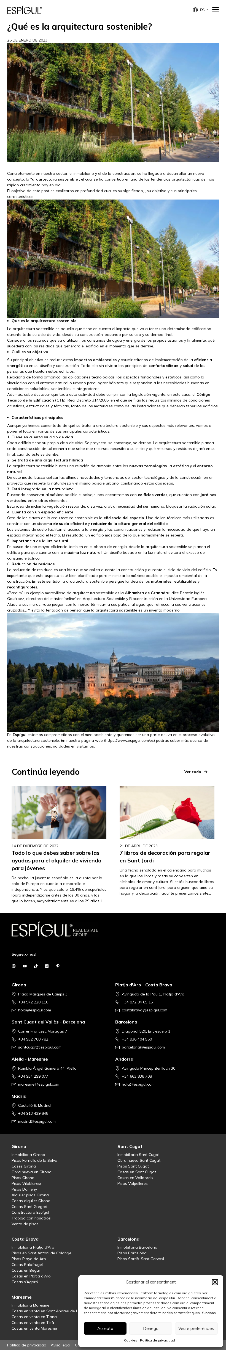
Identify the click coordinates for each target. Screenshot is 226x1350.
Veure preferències (196, 1328)
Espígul (34, 9)
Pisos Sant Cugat (133, 1166)
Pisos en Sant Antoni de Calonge (41, 1253)
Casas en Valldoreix (135, 1177)
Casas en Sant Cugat (136, 1171)
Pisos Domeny (24, 1189)
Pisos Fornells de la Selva (34, 1160)
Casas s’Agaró (25, 1281)
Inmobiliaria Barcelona (137, 1247)
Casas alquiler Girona (31, 1200)
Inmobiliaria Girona (28, 1154)
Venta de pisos (25, 1223)
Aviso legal (61, 1345)
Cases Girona (24, 1166)
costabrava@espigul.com (144, 1010)
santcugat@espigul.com (39, 1047)
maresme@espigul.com (38, 1084)
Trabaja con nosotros (31, 1218)
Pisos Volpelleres (132, 1183)
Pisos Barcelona (132, 1253)
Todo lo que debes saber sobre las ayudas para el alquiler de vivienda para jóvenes (56, 860)
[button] (215, 1282)
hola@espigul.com (34, 1010)
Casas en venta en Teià (33, 1322)
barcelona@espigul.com (143, 1047)
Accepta (105, 1328)
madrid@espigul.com (37, 1121)
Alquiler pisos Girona (30, 1195)
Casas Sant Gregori (29, 1206)
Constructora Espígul (30, 1212)
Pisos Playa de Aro (29, 1258)
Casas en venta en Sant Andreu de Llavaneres (54, 1310)
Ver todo (192, 771)
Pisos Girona (23, 1177)
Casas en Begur (26, 1270)
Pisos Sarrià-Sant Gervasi (140, 1258)
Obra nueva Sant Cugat (138, 1160)
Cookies (130, 1340)
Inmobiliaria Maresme (30, 1305)
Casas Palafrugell (28, 1264)
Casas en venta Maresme (34, 1328)
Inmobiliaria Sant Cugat (138, 1154)
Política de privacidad (157, 1340)
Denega (150, 1328)
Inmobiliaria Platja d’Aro (33, 1247)
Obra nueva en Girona (32, 1171)
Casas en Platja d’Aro (31, 1276)
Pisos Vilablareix (26, 1183)
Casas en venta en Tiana (34, 1316)
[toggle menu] (215, 10)
